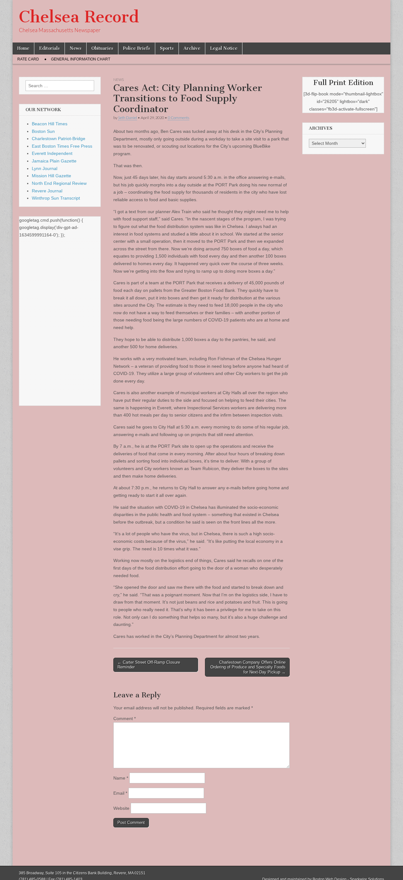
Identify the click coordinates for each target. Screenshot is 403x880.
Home (23, 48)
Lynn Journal (44, 168)
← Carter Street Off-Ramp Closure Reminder (148, 665)
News (76, 48)
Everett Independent (52, 153)
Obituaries (102, 48)
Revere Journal (47, 190)
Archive (192, 48)
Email (120, 793)
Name (120, 778)
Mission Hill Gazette (51, 175)
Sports (167, 48)
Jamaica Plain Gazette (54, 160)
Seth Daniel (127, 117)
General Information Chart (80, 59)
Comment (124, 718)
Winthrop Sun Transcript (56, 198)
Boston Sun (43, 131)
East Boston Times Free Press (62, 146)
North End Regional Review (59, 183)
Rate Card (28, 59)
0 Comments (178, 117)
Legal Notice (223, 48)
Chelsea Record (79, 16)
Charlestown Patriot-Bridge (58, 138)
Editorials (49, 48)
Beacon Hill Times (49, 123)
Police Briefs (136, 48)
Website (121, 808)
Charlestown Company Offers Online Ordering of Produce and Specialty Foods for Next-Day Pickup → (248, 667)
